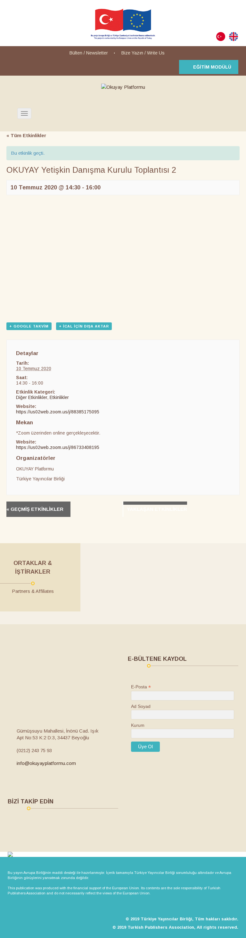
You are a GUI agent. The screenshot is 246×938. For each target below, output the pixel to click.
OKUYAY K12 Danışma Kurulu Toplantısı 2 (38, 509)
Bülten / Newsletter (89, 52)
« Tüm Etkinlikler (26, 135)
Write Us (156, 52)
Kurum (137, 725)
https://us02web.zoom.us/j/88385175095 (57, 411)
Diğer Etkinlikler (31, 397)
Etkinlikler (59, 397)
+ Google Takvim (29, 326)
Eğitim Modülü (212, 67)
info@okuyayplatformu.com (46, 763)
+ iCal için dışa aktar (84, 326)
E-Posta (141, 687)
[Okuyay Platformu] (123, 87)
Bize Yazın (132, 52)
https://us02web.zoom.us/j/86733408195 (57, 447)
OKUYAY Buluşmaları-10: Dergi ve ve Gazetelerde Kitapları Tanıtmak (152, 509)
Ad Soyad (141, 706)
